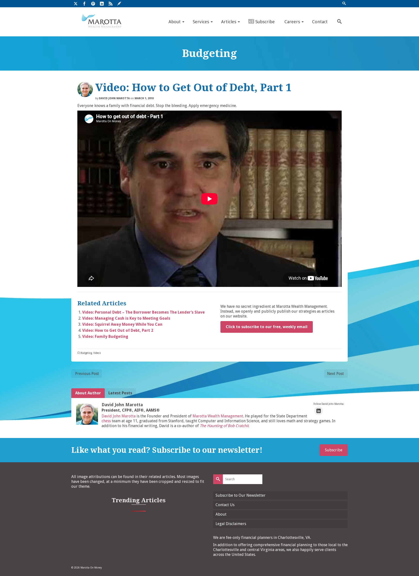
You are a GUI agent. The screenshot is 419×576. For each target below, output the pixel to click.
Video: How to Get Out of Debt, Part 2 (117, 330)
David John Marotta (114, 98)
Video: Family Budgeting (105, 336)
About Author (88, 393)
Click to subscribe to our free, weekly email (266, 327)
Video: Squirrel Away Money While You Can (122, 324)
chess (106, 421)
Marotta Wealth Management (218, 416)
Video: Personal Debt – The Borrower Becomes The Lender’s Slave (143, 312)
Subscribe (333, 450)
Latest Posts (120, 393)
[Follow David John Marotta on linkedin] (318, 410)
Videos (97, 353)
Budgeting (86, 353)
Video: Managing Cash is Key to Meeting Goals (126, 318)
